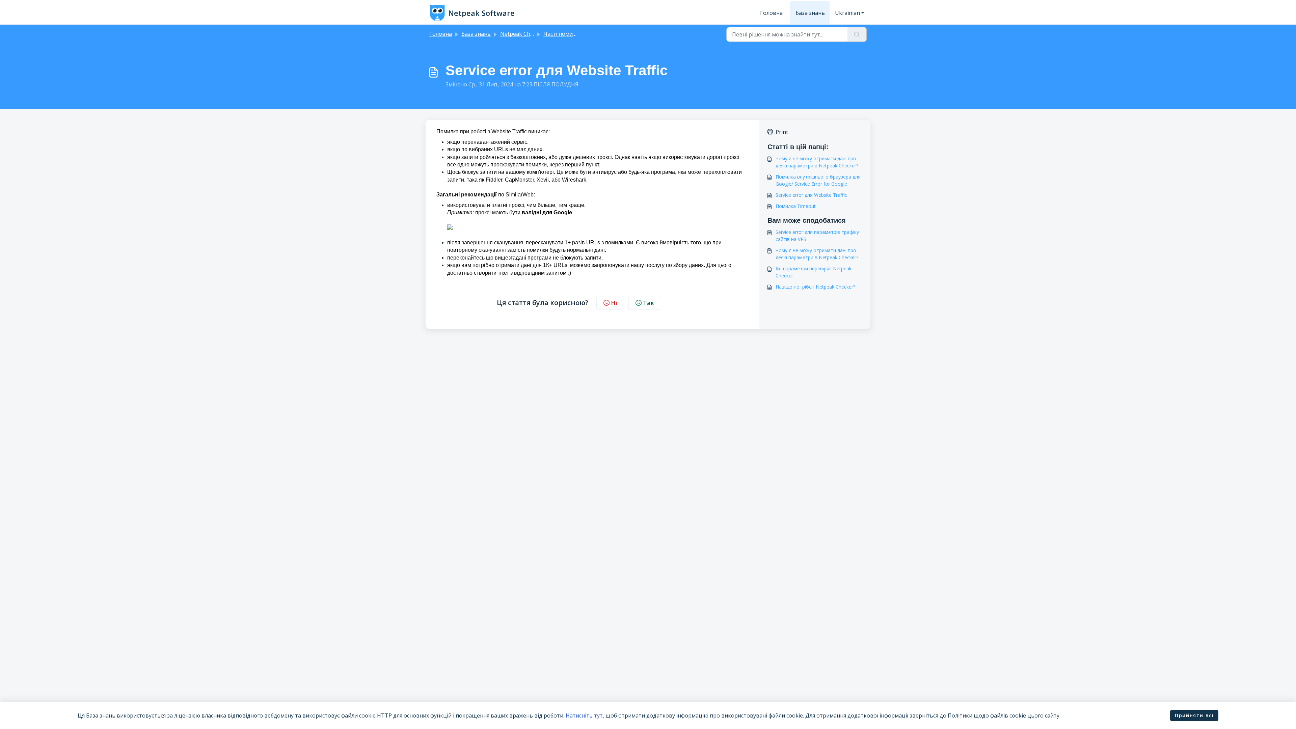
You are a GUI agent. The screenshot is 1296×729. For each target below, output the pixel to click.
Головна (771, 13)
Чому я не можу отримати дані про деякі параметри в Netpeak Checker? (817, 162)
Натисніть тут (584, 715)
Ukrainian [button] (847, 13)
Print (782, 132)
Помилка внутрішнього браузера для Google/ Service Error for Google (818, 180)
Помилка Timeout (796, 206)
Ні (614, 303)
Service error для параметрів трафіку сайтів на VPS (817, 235)
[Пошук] (857, 34)
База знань (810, 13)
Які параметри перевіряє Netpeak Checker (814, 272)
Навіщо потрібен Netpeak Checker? (815, 287)
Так (648, 303)
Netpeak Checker (522, 33)
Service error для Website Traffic (811, 195)
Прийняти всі (1194, 715)
